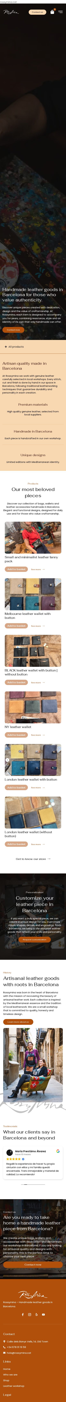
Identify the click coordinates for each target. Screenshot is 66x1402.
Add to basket (16, 569)
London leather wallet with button (31, 779)
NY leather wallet (18, 727)
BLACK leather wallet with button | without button (31, 672)
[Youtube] (43, 1314)
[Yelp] (36, 1314)
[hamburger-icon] (60, 12)
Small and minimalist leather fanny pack (31, 559)
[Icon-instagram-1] (29, 1314)
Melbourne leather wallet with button (28, 616)
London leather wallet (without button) (28, 834)
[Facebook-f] (22, 1314)
